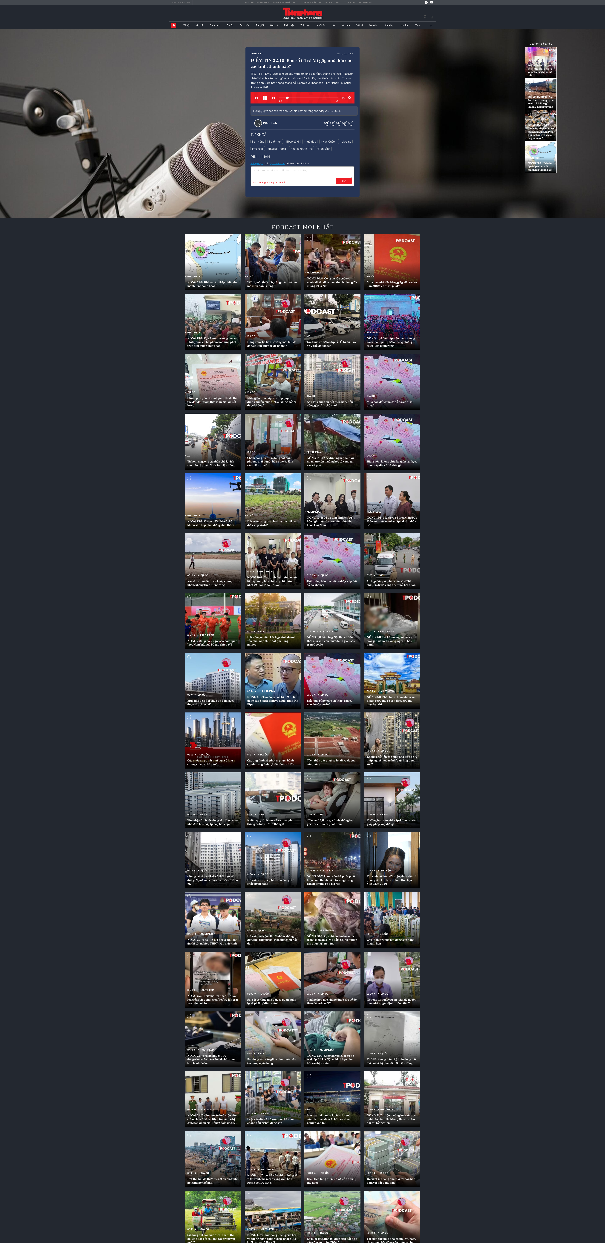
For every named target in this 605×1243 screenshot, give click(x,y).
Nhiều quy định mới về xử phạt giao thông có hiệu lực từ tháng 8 (270, 822)
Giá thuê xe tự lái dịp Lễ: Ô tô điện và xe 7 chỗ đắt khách (331, 343)
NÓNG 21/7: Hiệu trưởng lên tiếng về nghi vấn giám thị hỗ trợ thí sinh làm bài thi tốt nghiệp (391, 1119)
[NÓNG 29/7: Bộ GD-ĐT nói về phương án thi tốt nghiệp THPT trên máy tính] (213, 920)
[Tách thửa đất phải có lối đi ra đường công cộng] (332, 740)
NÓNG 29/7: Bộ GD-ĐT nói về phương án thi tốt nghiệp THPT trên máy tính (212, 941)
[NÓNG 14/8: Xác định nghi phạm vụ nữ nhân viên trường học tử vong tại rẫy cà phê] (332, 442)
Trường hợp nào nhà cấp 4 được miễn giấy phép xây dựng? (391, 822)
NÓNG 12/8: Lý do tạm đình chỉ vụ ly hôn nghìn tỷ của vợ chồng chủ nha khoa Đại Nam (331, 521)
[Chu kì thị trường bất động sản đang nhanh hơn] (392, 920)
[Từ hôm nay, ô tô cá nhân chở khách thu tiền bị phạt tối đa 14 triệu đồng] (213, 442)
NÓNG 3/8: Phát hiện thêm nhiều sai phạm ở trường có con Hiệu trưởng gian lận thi (391, 700)
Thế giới (260, 25)
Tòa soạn (349, 2)
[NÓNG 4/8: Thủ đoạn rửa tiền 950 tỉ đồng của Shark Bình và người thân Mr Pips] (273, 681)
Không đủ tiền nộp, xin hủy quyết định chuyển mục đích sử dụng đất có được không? (272, 401)
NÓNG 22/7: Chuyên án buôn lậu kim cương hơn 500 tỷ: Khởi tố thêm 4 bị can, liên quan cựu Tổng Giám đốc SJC (212, 1119)
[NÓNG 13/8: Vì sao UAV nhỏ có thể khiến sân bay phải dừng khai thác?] (213, 501)
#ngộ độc (310, 141)
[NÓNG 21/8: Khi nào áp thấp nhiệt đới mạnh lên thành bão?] (213, 262)
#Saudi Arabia (277, 148)
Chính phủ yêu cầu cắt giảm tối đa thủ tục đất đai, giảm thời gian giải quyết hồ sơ (212, 401)
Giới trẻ (274, 25)
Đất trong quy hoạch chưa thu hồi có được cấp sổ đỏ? (271, 523)
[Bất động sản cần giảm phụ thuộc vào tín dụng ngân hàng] (273, 1039)
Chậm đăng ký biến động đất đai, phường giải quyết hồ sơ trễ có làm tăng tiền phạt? (270, 461)
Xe (334, 25)
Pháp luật (289, 25)
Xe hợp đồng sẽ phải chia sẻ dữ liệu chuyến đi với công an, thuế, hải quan (391, 582)
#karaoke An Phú (302, 148)
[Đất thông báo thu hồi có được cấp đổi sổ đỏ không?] (332, 561)
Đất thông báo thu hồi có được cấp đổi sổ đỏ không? (332, 582)
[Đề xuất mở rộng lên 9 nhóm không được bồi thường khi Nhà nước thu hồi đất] (273, 920)
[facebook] (426, 2)
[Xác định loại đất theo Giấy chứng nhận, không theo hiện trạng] (213, 561)
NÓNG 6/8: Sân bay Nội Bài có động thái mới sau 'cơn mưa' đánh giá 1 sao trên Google (331, 640)
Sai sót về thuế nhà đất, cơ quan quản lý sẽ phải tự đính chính (271, 1001)
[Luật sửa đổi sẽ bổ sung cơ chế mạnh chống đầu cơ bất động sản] (273, 1099)
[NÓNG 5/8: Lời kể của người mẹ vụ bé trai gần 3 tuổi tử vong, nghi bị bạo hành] (392, 621)
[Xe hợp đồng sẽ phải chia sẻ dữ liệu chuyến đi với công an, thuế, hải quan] (392, 561)
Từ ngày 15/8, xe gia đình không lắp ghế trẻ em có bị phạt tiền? (330, 822)
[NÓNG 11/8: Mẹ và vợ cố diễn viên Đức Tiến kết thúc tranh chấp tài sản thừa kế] (392, 501)
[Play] (265, 98)
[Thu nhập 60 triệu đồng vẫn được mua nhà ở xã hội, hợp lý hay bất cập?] (213, 800)
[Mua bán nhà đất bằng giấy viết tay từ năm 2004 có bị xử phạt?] (392, 262)
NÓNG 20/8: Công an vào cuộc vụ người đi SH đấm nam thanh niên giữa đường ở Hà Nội (332, 282)
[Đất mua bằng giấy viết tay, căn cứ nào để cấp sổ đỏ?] (332, 681)
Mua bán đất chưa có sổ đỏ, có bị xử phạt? (390, 403)
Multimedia (534, 158)
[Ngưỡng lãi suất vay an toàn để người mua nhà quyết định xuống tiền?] (392, 980)
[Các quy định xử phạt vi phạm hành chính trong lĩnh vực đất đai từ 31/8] (273, 740)
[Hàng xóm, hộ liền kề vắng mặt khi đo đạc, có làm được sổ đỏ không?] (273, 322)
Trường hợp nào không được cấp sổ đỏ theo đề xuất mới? (332, 1001)
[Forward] (274, 98)
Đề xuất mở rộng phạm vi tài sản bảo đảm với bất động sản (391, 1180)
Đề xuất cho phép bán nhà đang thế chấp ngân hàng (270, 881)
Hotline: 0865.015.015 (257, 2)
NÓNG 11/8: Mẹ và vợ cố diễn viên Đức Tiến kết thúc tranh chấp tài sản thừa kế (392, 521)
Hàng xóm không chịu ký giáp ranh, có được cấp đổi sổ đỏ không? (392, 463)
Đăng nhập (257, 163)
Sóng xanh (215, 25)
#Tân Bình (323, 148)
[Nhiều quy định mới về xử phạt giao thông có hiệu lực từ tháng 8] (273, 800)
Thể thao (305, 25)
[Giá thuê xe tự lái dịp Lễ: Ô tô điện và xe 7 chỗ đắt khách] (332, 322)
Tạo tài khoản (277, 163)
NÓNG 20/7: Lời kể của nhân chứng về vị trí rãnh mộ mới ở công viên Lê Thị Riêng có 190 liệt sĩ (272, 1178)
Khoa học (389, 25)
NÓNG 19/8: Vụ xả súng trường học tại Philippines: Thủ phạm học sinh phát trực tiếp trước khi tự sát (212, 341)
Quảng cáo (365, 2)
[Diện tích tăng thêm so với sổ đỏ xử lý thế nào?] (332, 1159)
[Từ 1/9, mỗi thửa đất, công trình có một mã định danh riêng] (273, 262)
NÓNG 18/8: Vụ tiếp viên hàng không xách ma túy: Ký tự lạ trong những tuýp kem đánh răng (391, 341)
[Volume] (343, 97)
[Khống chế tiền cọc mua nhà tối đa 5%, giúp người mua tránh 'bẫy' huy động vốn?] (392, 740)
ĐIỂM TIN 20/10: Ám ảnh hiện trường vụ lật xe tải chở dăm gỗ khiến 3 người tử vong (541, 101)
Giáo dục (373, 25)
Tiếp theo (540, 43)
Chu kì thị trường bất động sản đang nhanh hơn (390, 941)
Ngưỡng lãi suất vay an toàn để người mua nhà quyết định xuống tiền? (391, 1001)
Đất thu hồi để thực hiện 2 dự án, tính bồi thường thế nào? (212, 1180)
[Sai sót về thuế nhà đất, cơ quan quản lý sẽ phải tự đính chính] (273, 980)
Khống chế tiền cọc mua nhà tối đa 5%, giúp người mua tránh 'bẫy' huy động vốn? (392, 760)
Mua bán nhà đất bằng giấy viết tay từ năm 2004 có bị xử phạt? (392, 284)
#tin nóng (258, 141)
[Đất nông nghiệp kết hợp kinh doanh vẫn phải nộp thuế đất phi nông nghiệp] (273, 621)
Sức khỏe (244, 25)
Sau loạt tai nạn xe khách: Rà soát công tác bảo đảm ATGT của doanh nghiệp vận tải (329, 1119)
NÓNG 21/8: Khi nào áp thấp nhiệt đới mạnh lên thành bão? (540, 167)
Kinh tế (199, 25)
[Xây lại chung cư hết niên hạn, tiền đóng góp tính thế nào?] (332, 382)
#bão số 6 (292, 141)
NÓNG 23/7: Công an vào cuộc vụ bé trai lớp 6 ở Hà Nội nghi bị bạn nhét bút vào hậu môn (330, 1059)
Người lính (321, 25)
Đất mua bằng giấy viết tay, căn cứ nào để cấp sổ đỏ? (329, 702)
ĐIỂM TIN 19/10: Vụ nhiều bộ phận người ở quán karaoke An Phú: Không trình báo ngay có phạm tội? (541, 132)
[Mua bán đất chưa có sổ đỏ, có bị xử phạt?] (392, 382)
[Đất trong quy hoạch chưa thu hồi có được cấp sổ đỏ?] (273, 501)
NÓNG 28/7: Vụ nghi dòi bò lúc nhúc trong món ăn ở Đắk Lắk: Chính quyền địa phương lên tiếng (332, 939)
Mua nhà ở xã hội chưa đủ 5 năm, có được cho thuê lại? (210, 702)
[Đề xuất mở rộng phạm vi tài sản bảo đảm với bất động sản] (392, 1159)
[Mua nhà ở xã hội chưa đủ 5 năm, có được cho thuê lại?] (213, 681)
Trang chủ (173, 25)
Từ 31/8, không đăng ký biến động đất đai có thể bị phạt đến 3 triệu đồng (391, 1061)
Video (418, 25)
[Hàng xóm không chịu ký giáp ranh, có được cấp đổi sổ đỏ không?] (392, 442)
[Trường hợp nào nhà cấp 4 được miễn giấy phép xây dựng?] (392, 800)
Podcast (257, 53)
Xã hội (186, 25)
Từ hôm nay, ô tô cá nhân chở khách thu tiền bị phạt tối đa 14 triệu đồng (210, 463)
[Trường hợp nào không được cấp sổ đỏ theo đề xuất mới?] (332, 980)
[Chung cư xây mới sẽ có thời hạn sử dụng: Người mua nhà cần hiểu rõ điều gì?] (213, 860)
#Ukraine (345, 141)
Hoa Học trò (333, 2)
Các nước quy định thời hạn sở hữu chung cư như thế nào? (210, 762)
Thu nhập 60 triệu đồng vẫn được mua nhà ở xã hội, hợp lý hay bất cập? (212, 822)
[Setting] (349, 97)
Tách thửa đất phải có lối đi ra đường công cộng (331, 762)
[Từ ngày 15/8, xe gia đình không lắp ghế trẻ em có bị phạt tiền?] (332, 800)
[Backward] (256, 98)
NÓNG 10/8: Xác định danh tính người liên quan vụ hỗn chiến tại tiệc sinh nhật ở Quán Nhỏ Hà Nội (272, 581)
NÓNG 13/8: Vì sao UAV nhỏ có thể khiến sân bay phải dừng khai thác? (210, 523)
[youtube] (432, 2)
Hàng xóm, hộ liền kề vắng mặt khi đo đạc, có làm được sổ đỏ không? (271, 343)
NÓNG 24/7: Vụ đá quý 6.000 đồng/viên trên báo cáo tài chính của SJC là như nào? (211, 1059)
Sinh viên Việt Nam (311, 2)
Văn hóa (346, 25)
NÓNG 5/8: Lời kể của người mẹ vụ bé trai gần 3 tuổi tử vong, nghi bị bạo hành (391, 640)
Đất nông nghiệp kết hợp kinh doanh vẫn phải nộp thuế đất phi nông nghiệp (271, 640)
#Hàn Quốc (328, 141)
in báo (344, 123)
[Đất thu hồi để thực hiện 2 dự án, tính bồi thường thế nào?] (213, 1159)
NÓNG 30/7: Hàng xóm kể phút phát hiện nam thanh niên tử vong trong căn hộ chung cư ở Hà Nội (331, 879)
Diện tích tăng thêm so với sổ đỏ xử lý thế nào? (331, 1180)
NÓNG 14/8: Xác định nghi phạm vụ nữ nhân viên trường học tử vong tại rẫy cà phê (330, 461)
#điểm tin (275, 141)
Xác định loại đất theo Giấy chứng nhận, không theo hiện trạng (209, 582)
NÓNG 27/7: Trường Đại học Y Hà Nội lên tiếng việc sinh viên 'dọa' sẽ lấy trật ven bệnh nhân (212, 999)
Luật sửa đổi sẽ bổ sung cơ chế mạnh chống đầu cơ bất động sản (271, 1121)
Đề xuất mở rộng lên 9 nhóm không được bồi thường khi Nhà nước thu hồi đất (272, 939)
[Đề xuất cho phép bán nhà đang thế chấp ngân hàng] (273, 860)
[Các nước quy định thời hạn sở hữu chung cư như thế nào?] (213, 740)
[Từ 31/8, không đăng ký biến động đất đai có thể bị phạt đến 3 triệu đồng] (392, 1039)
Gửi (344, 181)
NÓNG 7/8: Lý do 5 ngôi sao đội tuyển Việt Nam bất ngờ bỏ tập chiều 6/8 (212, 642)
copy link (338, 123)
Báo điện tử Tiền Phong (302, 13)
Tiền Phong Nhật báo (285, 2)
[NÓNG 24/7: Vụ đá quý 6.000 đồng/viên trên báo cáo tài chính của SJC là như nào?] (213, 1039)
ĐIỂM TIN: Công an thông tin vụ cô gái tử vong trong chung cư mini (540, 70)
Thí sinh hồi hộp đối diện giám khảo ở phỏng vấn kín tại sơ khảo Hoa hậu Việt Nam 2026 (391, 879)
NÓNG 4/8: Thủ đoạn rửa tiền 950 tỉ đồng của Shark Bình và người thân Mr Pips (272, 700)
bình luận (350, 123)
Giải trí (359, 25)
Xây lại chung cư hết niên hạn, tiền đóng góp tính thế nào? (330, 403)
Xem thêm (431, 25)
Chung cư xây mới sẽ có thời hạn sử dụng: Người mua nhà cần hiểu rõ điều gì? (212, 879)
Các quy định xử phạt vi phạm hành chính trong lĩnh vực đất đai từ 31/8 (270, 762)
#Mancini (257, 148)
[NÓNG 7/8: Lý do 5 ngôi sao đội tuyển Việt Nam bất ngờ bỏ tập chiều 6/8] (213, 621)
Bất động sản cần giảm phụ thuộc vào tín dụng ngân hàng (271, 1061)
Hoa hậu (405, 25)
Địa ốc (230, 25)
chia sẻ (326, 123)
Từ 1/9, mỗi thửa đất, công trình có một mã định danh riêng (272, 284)
